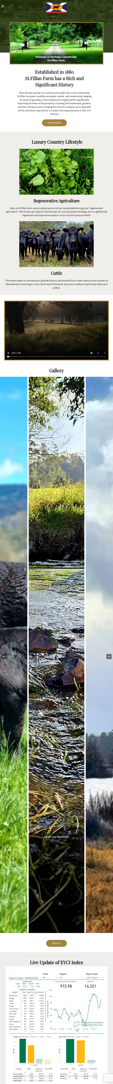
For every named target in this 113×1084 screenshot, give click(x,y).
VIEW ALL (56, 943)
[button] (14, 43)
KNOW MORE (54, 122)
